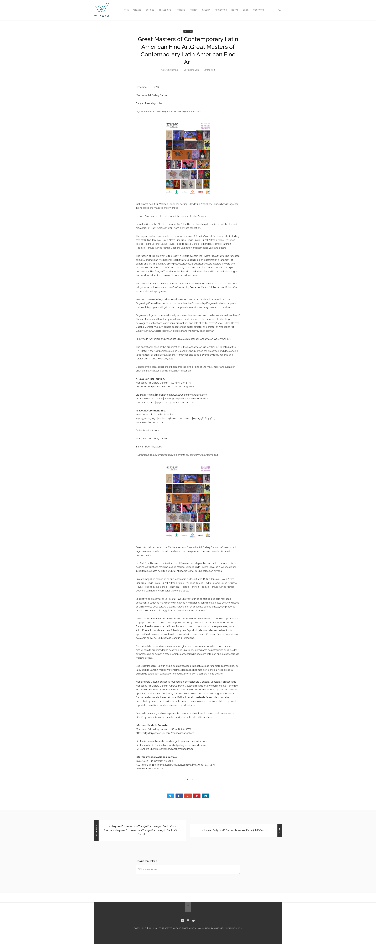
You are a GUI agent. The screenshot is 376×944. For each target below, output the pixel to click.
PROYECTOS (221, 10)
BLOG (246, 10)
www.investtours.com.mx (149, 422)
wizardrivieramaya (169, 70)
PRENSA (193, 10)
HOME (126, 10)
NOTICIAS (180, 10)
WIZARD (137, 10)
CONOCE (150, 10)
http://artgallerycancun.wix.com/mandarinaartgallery (165, 386)
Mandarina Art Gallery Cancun (152, 95)
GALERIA (206, 10)
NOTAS (234, 10)
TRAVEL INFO (165, 10)
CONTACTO (259, 10)
